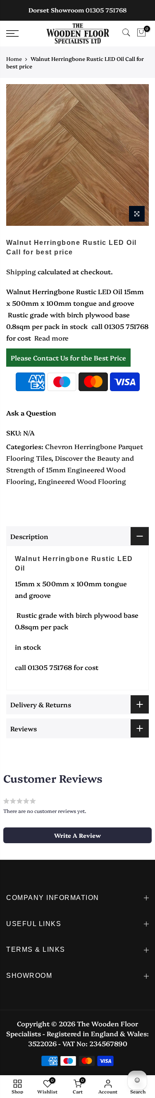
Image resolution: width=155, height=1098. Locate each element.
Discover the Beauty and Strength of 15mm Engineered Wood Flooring (70, 469)
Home (14, 58)
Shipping (21, 271)
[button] (77, 835)
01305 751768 (106, 10)
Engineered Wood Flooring (82, 481)
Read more (51, 337)
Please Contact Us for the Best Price (68, 357)
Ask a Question (31, 412)
